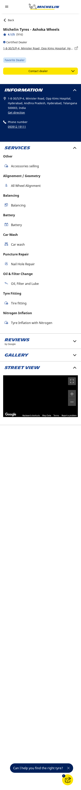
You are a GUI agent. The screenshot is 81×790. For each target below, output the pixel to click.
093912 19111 (17, 126)
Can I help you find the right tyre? (38, 768)
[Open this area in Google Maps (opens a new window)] (10, 414)
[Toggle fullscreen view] (72, 381)
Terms (56, 415)
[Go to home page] (44, 6)
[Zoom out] (72, 402)
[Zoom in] (72, 394)
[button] (63, 775)
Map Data (46, 415)
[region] (40, 396)
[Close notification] (68, 768)
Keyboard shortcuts (31, 415)
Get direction (16, 112)
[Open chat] (67, 779)
